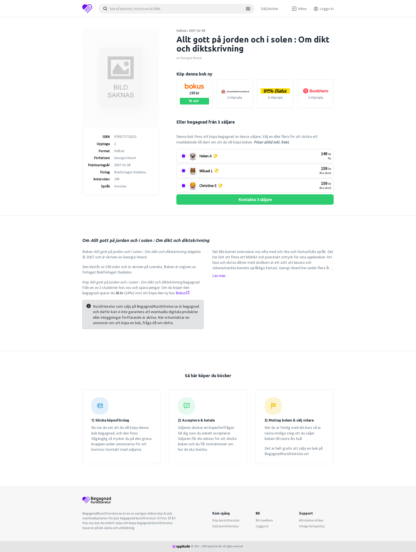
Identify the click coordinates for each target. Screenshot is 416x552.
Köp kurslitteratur (226, 520)
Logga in (262, 526)
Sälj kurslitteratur (225, 526)
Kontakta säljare (255, 199)
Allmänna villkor (311, 520)
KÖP (196, 101)
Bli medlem (264, 520)
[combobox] (176, 9)
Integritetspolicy (312, 526)
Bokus (181, 292)
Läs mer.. (219, 275)
